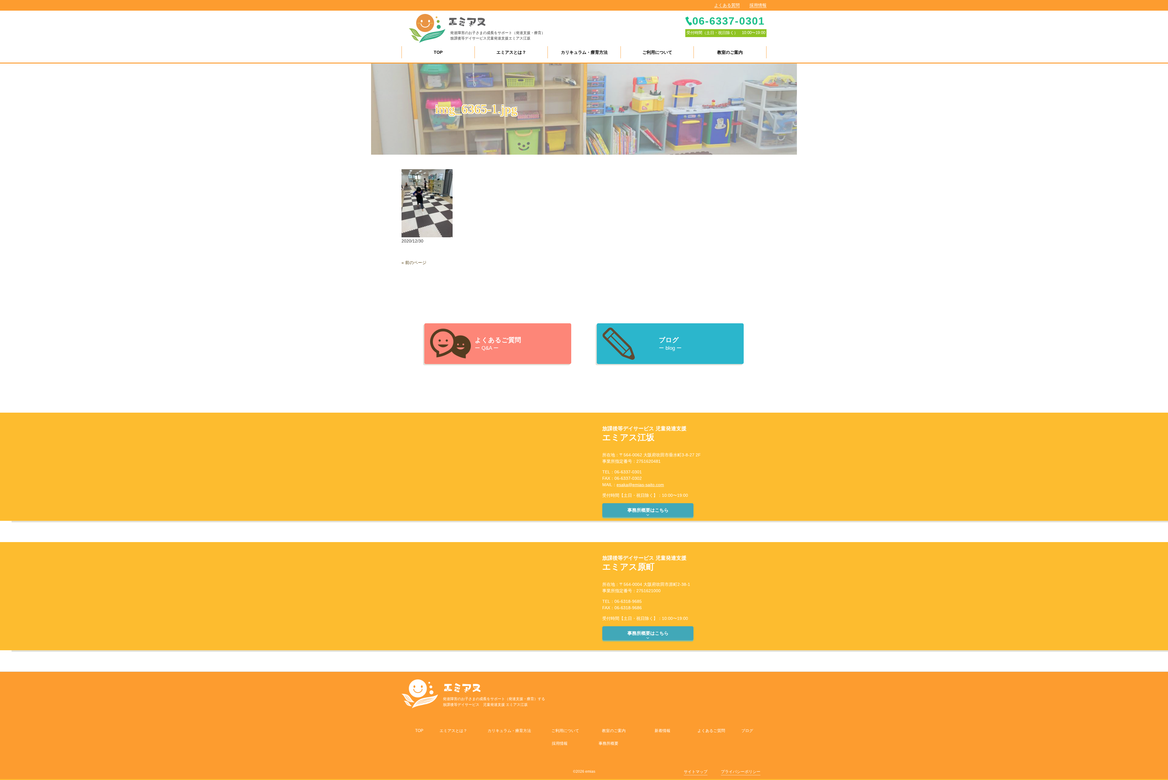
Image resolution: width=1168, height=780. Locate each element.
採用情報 (757, 5)
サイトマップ (695, 771)
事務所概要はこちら (648, 510)
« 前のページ (413, 262)
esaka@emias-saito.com (640, 484)
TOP (419, 730)
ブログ (747, 730)
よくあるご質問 (711, 730)
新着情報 (662, 730)
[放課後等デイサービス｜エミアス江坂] (427, 28)
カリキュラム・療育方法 (509, 730)
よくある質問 (727, 5)
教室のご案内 (614, 730)
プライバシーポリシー (740, 771)
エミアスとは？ (453, 730)
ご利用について (565, 730)
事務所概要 (608, 743)
